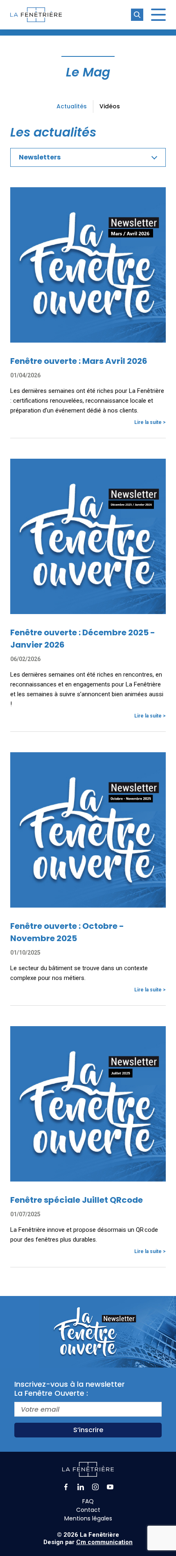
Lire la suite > (150, 422)
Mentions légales (88, 1518)
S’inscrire (88, 1430)
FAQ (88, 1501)
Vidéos (109, 106)
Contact (88, 1510)
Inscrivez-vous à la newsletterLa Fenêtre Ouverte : (69, 1389)
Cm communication (104, 1542)
